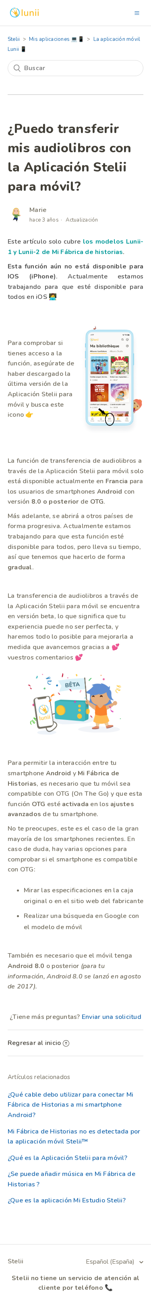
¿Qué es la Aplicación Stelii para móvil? (67, 1158)
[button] (136, 12)
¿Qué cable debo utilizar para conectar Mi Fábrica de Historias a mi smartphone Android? (70, 1104)
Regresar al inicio (34, 1043)
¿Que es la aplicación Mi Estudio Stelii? (67, 1200)
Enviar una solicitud (111, 1016)
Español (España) (111, 1261)
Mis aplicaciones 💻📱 (56, 39)
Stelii (14, 39)
